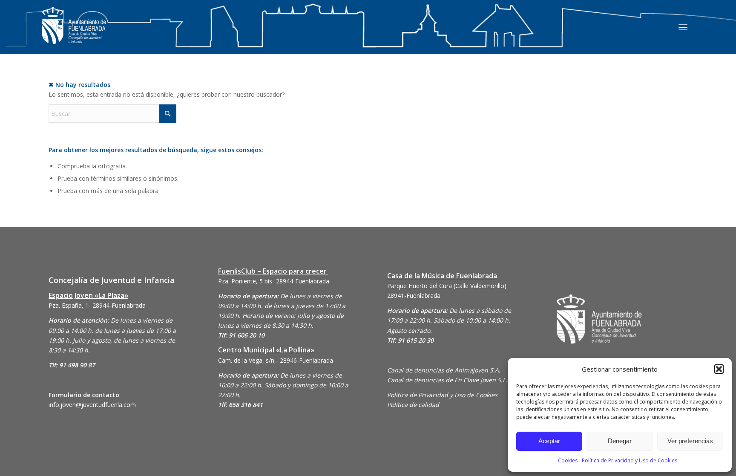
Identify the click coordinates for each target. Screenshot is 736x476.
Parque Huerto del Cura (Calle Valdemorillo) (446, 286)
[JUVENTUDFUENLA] (74, 34)
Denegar (620, 440)
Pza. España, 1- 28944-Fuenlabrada (97, 305)
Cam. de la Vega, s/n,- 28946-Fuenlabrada (275, 360)
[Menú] (682, 27)
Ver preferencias (690, 440)
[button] (719, 369)
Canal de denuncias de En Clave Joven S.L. (447, 380)
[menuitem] (682, 27)
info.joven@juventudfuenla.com (92, 405)
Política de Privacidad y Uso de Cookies (629, 460)
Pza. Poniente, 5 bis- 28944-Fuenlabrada (273, 281)
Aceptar (549, 440)
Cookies (568, 460)
